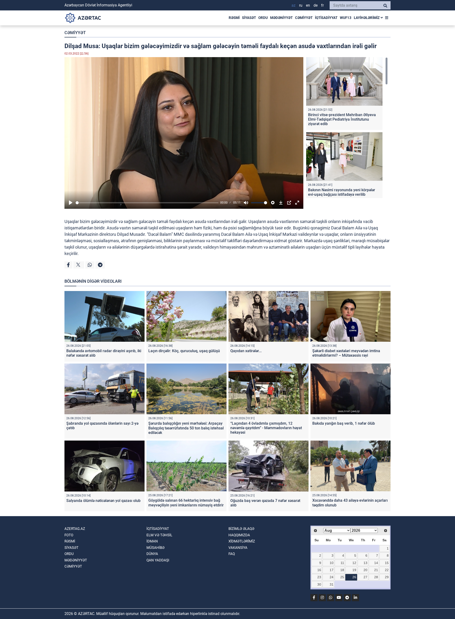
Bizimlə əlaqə (241, 529)
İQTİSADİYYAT (326, 18)
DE (316, 5)
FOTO (68, 535)
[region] (347, 127)
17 (331, 570)
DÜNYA (152, 554)
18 (342, 570)
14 (376, 563)
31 (331, 584)
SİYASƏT (249, 18)
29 (387, 577)
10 (331, 563)
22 (387, 570)
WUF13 (345, 18)
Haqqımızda (239, 535)
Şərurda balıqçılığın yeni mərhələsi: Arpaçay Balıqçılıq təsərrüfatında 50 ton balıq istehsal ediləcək (186, 428)
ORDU (263, 18)
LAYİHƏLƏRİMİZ (367, 18)
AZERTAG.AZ (74, 529)
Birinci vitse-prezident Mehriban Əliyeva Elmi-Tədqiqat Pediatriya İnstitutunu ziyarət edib (342, 119)
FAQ (231, 554)
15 (387, 563)
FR (322, 5)
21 (376, 570)
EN (308, 5)
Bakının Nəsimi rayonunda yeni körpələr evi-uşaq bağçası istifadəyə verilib (341, 192)
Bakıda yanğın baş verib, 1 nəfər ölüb (343, 423)
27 (365, 577)
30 (319, 584)
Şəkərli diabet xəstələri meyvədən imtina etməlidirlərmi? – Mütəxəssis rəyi (346, 353)
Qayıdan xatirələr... (246, 351)
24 (331, 577)
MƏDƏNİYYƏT (281, 18)
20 (365, 570)
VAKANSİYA (237, 548)
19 (354, 570)
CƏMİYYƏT (304, 18)
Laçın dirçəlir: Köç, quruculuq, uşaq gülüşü (184, 351)
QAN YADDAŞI (157, 560)
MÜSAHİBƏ (155, 548)
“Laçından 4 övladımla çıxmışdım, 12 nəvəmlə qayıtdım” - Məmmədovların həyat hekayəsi (266, 428)
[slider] (147, 202)
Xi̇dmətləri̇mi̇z (241, 541)
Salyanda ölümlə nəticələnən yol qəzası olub (103, 500)
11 (342, 563)
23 (319, 577)
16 (319, 570)
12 (354, 563)
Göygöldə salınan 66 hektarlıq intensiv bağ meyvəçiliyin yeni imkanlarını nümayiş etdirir (186, 502)
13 (365, 563)
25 (342, 577)
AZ (293, 5)
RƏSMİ (234, 18)
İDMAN (152, 541)
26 (354, 577)
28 (376, 577)
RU (300, 5)
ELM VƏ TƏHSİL (159, 535)
